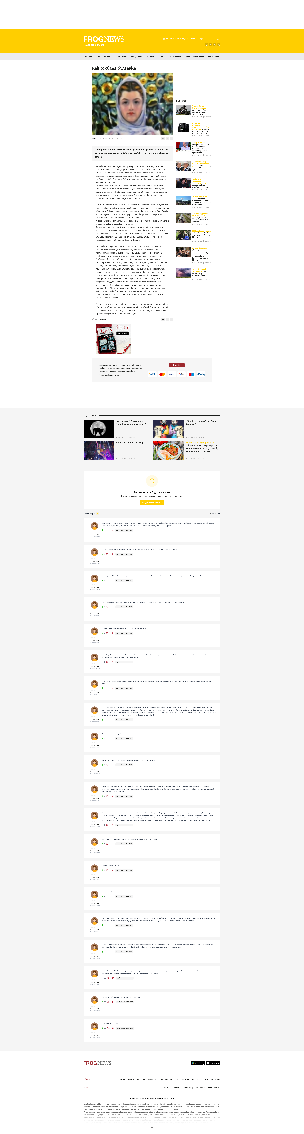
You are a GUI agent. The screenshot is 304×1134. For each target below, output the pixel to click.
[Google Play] (198, 1063)
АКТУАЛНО (152, 1079)
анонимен (94, 532)
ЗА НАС (167, 1087)
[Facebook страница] (210, 44)
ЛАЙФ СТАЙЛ (97, 139)
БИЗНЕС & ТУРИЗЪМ (199, 1079)
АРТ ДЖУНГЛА (183, 1079)
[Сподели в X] (171, 138)
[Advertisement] (152, 15)
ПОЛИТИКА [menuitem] (151, 56)
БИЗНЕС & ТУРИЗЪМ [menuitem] (195, 56)
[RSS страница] (218, 44)
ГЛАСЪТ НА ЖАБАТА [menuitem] (105, 56)
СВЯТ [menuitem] (162, 56)
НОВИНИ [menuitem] (89, 56)
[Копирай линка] (163, 138)
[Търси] (218, 39)
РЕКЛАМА (187, 1087)
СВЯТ (172, 1079)
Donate (176, 365)
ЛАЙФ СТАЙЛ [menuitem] (213, 56)
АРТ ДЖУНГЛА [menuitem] (175, 56)
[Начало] (206, 44)
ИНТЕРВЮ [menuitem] (122, 56)
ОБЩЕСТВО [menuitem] (136, 56)
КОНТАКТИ (177, 1087)
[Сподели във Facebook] (167, 138)
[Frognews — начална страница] (97, 1063)
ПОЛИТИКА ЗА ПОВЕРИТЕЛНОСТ (207, 1087)
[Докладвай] (112, 530)
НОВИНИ (122, 1079)
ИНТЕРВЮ (141, 1079)
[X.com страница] (214, 44)
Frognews (102, 319)
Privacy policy (168, 1098)
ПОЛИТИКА (163, 1079)
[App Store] (213, 1063)
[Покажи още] (152, 1127)
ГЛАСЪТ (131, 1079)
